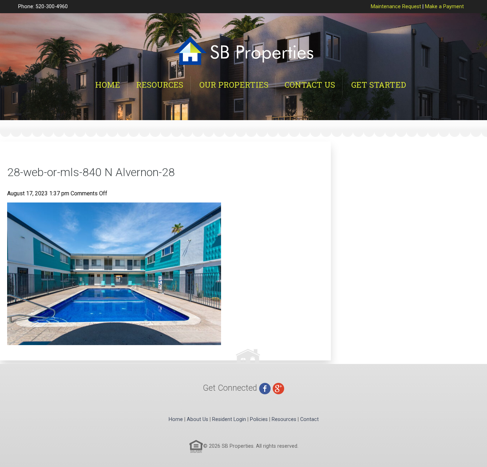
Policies (259, 419)
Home (107, 84)
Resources (159, 84)
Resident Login (229, 419)
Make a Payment (444, 7)
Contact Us (309, 84)
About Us (197, 419)
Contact (309, 419)
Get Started (378, 84)
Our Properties (233, 84)
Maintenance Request (396, 7)
